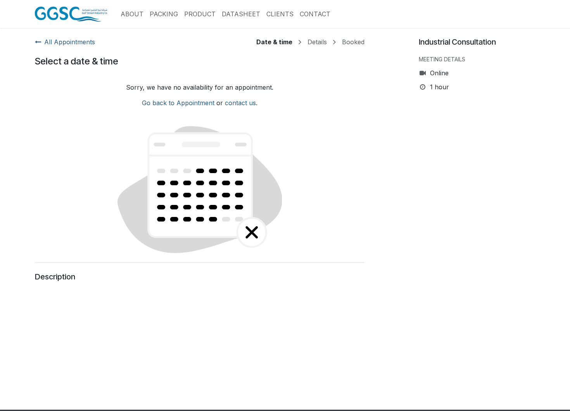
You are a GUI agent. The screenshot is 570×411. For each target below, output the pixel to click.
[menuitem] (132, 14)
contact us (240, 103)
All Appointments (69, 42)
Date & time (274, 42)
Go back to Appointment (178, 103)
